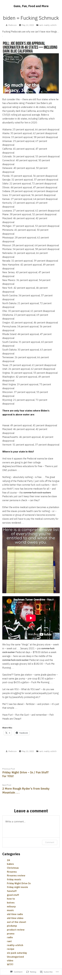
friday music (14, 879)
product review (16, 929)
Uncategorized (15, 956)
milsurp (11, 906)
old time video (15, 918)
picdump (12, 925)
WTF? (10, 964)
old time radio (15, 914)
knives (11, 902)
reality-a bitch (50, 25)
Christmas (13, 867)
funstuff (12, 891)
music (10, 910)
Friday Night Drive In (19, 883)
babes (10, 864)
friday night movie (17, 887)
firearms (12, 871)
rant (41, 25)
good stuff (13, 895)
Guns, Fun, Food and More (31, 6)
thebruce (12, 25)
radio (10, 937)
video (10, 960)
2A (8, 860)
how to (11, 898)
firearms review (16, 875)
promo (10, 933)
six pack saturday (17, 952)
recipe (10, 949)
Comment (49, 842)
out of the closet (16, 922)
